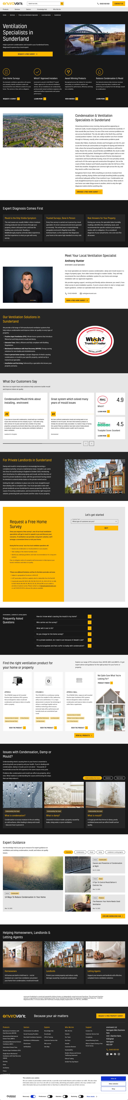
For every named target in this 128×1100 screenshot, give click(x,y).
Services (12, 15)
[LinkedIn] (107, 1054)
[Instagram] (119, 1054)
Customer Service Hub (50, 1040)
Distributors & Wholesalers (31, 1040)
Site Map (46, 1046)
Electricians (27, 1043)
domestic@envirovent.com (48, 586)
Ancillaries (6, 1068)
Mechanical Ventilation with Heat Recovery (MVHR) (11, 1032)
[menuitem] (5, 9)
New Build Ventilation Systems (33, 1037)
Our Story (67, 1040)
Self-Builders (27, 1046)
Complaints (89, 1037)
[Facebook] (115, 1054)
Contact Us (89, 1031)
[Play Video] (95, 341)
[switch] (50, 1096)
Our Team (68, 1037)
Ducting (5, 1061)
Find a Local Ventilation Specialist (28, 15)
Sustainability (69, 1050)
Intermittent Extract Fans (10, 1047)
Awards (67, 1043)
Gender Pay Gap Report (71, 1062)
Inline (4, 1064)
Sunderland (57, 15)
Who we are (47, 1043)
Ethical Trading (69, 1058)
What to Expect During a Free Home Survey (94, 1045)
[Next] (91, 443)
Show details (91, 1096)
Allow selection (113, 1084)
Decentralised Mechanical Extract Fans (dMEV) (10, 1037)
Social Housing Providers (31, 1034)
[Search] (62, 3)
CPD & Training (48, 1037)
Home (4, 15)
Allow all (113, 1078)
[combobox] (44, 3)
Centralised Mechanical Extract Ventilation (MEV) (12, 1043)
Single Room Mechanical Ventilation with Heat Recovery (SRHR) (12, 1056)
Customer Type (76, 519)
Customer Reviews (70, 1046)
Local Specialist (46, 15)
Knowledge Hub (48, 1031)
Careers (67, 1034)
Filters (5, 1071)
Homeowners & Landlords (31, 1031)
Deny (113, 1089)
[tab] (68, 852)
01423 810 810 (114, 1050)
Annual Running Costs (92, 1040)
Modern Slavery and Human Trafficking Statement (73, 1054)
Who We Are (68, 1031)
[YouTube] (111, 1054)
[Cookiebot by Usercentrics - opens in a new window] (11, 1096)
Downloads (47, 1034)
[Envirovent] (13, 3)
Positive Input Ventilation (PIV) (12, 1050)
